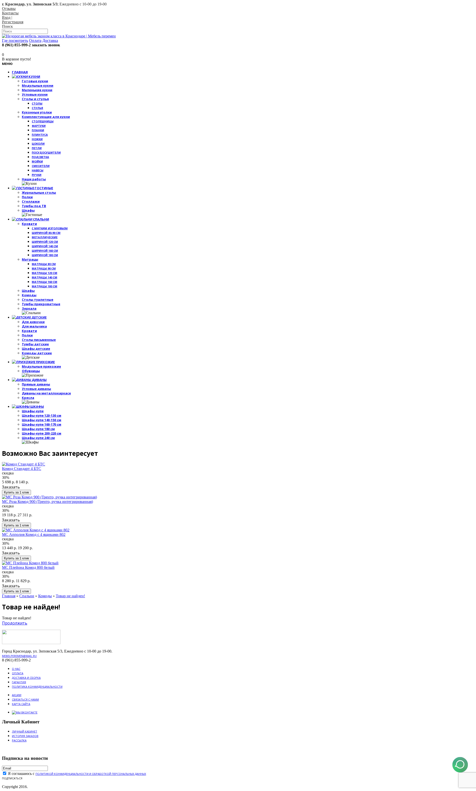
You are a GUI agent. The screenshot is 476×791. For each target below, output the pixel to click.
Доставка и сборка (26, 678)
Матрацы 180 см (44, 286)
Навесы (37, 170)
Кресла (28, 397)
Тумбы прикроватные (41, 304)
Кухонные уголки (37, 112)
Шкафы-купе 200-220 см (41, 433)
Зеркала (29, 308)
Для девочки (33, 322)
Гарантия (19, 682)
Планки (38, 130)
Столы (37, 103)
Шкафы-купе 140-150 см (41, 420)
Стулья (37, 108)
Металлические (45, 237)
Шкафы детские (36, 348)
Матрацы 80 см (44, 264)
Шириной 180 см (45, 255)
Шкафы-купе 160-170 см (41, 424)
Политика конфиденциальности (37, 686)
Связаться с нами (25, 699)
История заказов (25, 736)
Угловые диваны (36, 388)
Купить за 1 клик (16, 492)
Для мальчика (34, 326)
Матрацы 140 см (44, 277)
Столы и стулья (35, 99)
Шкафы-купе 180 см (38, 429)
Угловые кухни (35, 94)
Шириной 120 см (45, 242)
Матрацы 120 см (44, 273)
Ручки (36, 175)
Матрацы (30, 259)
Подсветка (40, 157)
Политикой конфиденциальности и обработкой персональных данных (90, 774)
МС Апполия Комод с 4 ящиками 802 (33, 534)
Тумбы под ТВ (34, 206)
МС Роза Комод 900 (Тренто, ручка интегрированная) (47, 501)
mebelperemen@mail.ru (19, 656)
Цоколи (38, 143)
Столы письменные (39, 339)
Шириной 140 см (45, 246)
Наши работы (34, 179)
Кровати (29, 223)
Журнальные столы (39, 192)
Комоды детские (37, 353)
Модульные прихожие (41, 366)
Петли (37, 148)
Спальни (26, 596)
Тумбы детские (35, 344)
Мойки (37, 161)
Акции (16, 695)
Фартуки (39, 126)
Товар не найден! (70, 596)
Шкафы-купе (33, 411)
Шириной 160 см (45, 250)
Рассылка (19, 740)
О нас (16, 669)
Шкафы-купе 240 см (38, 438)
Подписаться (12, 778)
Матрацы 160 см (44, 282)
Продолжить (14, 623)
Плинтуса (40, 134)
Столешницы (43, 121)
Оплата (17, 673)
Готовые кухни (35, 81)
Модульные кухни (37, 85)
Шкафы (28, 210)
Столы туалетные (37, 299)
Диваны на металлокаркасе (46, 393)
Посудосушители (46, 152)
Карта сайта (21, 704)
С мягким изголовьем (50, 228)
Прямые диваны (36, 384)
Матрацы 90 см (44, 268)
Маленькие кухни (37, 90)
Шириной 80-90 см (46, 233)
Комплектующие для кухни (46, 116)
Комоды (29, 295)
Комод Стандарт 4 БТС (21, 468)
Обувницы (31, 371)
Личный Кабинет (24, 731)
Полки (27, 197)
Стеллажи (31, 201)
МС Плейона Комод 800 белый (28, 567)
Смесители (41, 166)
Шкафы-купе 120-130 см (41, 415)
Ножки (37, 139)
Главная (8, 596)
